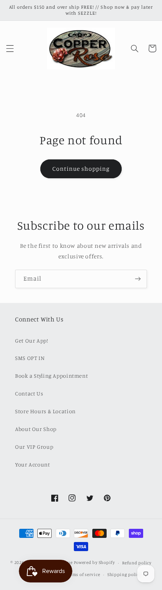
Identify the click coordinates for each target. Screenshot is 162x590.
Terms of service (83, 574)
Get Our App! (31, 340)
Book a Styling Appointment (51, 375)
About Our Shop (36, 429)
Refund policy (136, 562)
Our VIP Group (34, 446)
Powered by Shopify (94, 562)
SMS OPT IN (29, 358)
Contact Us (29, 393)
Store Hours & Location (45, 411)
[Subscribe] (138, 279)
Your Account (32, 464)
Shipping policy (124, 574)
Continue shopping (81, 168)
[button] (9, 48)
